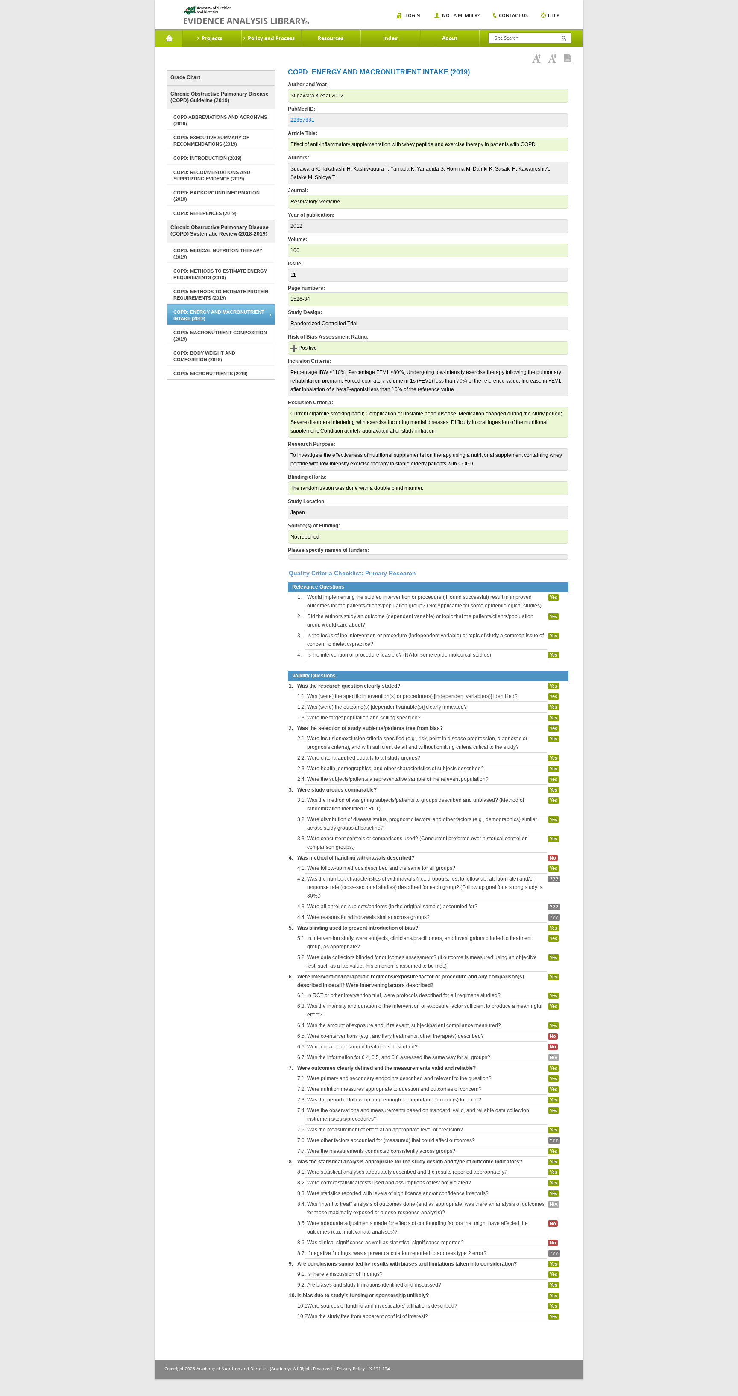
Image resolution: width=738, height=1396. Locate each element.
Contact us (513, 15)
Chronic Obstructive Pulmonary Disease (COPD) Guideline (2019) (219, 97)
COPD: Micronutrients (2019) (210, 373)
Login (412, 15)
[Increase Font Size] (536, 58)
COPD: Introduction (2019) (207, 158)
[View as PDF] (567, 58)
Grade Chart (185, 77)
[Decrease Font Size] (552, 58)
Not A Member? (461, 15)
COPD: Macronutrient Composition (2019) (220, 336)
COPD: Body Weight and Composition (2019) (204, 356)
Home (168, 38)
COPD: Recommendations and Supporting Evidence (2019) (211, 175)
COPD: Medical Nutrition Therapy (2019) (217, 253)
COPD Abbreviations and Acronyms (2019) (220, 120)
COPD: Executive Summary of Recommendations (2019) (211, 141)
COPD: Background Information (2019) (216, 196)
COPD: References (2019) (205, 213)
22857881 (302, 120)
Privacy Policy (351, 1369)
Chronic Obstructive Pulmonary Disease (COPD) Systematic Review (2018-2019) (219, 230)
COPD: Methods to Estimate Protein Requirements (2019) (220, 294)
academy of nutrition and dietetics (246, 15)
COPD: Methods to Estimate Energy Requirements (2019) (220, 274)
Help (553, 15)
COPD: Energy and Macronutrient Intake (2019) (218, 315)
